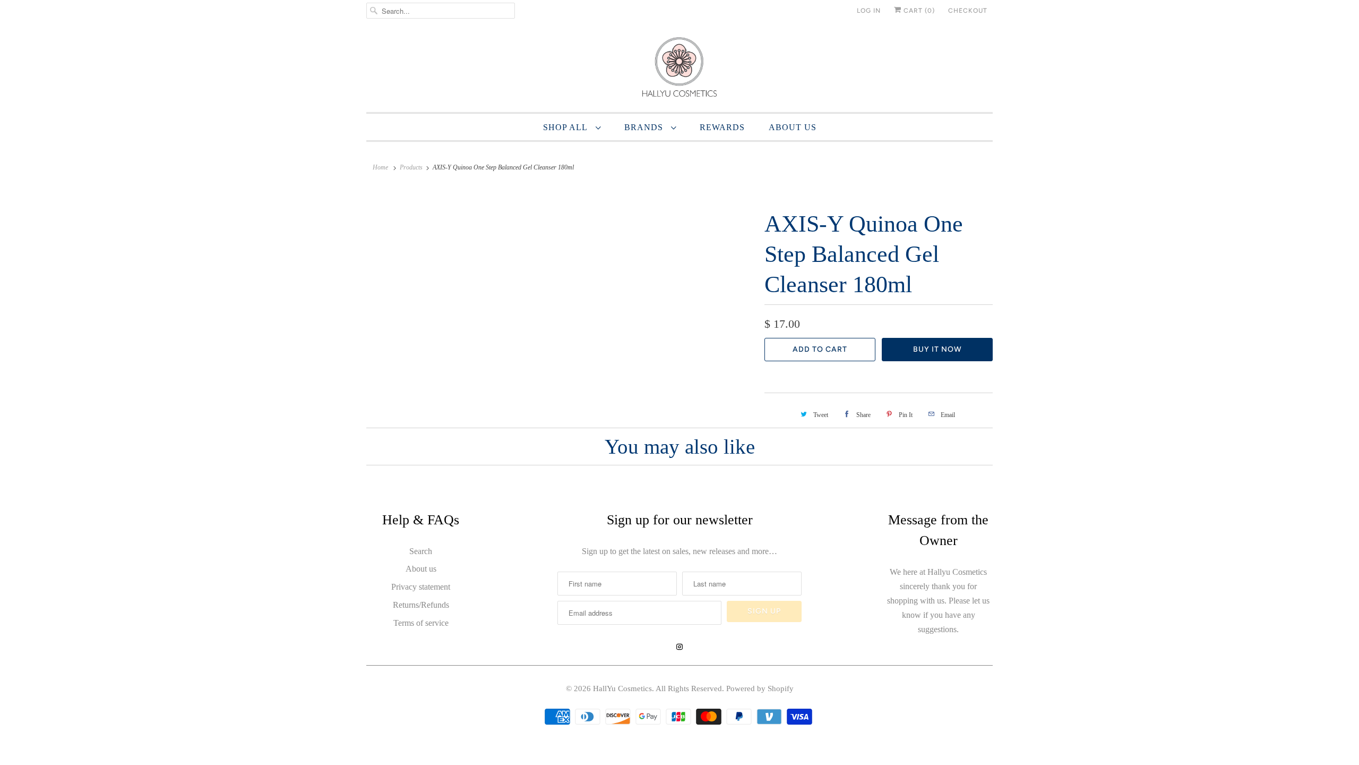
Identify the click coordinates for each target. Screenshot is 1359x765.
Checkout (967, 10)
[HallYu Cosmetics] (679, 69)
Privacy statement (420, 586)
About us (421, 568)
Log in (869, 10)
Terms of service (421, 622)
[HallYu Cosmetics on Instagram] (679, 647)
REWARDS (722, 127)
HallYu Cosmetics (622, 688)
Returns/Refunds (421, 604)
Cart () (918, 10)
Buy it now (937, 349)
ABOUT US (792, 127)
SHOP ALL (566, 127)
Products (411, 167)
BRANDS (645, 127)
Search (420, 551)
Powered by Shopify (760, 688)
